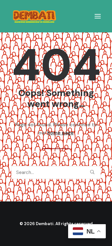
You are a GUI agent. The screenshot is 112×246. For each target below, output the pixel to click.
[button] (97, 16)
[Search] (56, 172)
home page (60, 133)
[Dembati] (34, 16)
